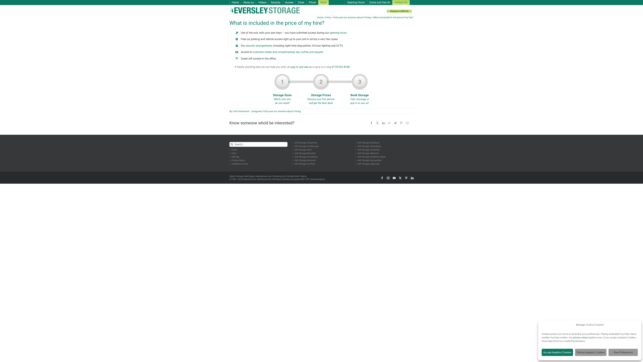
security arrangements (259, 45)
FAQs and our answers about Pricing (352, 17)
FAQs (328, 17)
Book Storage (359, 92)
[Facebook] (371, 123)
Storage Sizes (282, 92)
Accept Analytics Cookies (557, 352)
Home (320, 17)
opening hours (338, 32)
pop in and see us (301, 67)
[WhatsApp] (389, 123)
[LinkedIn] (383, 123)
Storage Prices (321, 92)
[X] (377, 123)
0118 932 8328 (341, 67)
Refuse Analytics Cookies (591, 352)
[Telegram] (395, 123)
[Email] (407, 123)
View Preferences (623, 352)
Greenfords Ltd (249, 179)
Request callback (399, 11)
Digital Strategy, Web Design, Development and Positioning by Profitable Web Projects (268, 176)
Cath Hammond (241, 111)
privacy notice (580, 337)
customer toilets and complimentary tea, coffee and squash (288, 52)
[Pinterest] (401, 123)
